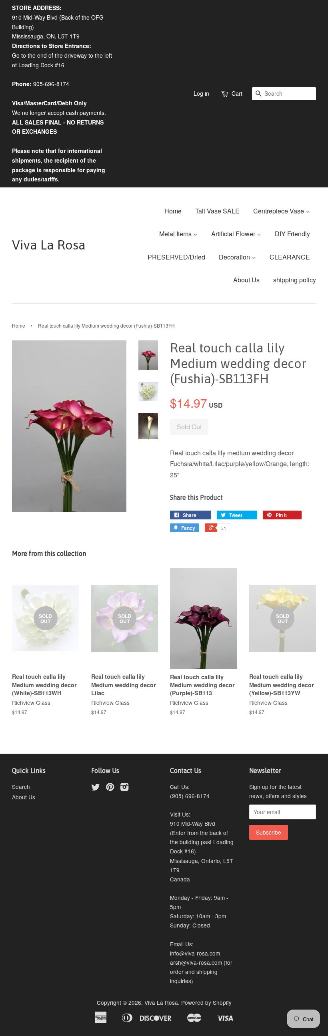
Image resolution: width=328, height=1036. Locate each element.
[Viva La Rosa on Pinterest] (110, 788)
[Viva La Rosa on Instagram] (124, 788)
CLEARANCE (290, 257)
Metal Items (176, 233)
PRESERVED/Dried (176, 257)
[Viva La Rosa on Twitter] (95, 788)
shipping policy (294, 279)
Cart (237, 93)
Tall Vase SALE (217, 210)
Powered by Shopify (206, 1002)
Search (21, 787)
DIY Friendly (292, 233)
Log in (201, 93)
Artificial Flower (234, 233)
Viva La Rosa (49, 244)
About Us (246, 279)
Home (173, 210)
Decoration (235, 257)
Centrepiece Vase (279, 210)
